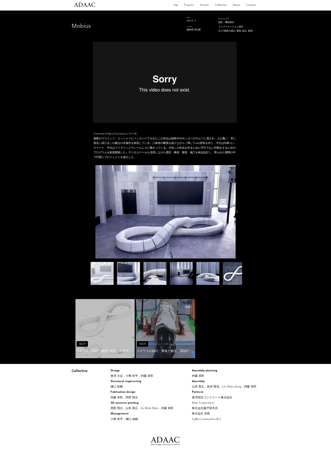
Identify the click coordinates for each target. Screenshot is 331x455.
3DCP (82, 344)
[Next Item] (237, 211)
